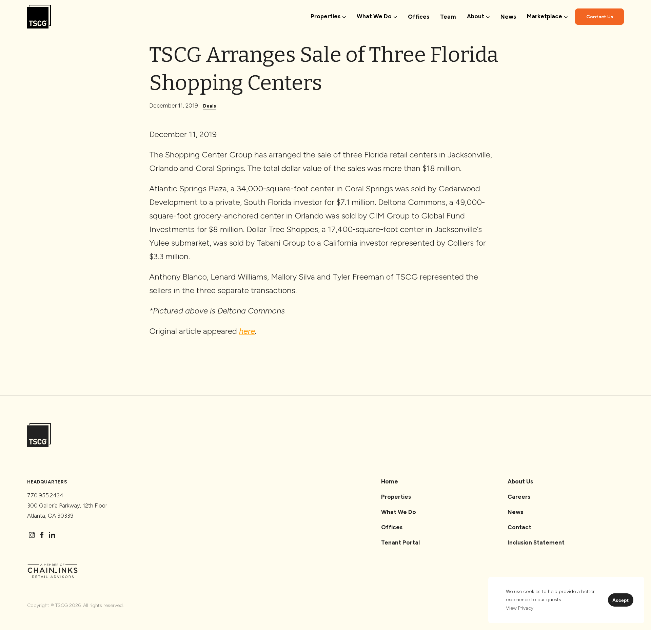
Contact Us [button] (599, 17)
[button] (519, 608)
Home (389, 481)
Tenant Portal (400, 542)
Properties (396, 496)
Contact (519, 527)
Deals (209, 106)
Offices (418, 16)
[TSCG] (39, 17)
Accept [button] (620, 600)
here (247, 331)
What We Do (398, 512)
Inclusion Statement (536, 542)
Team (448, 16)
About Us (520, 481)
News (508, 16)
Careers (519, 496)
